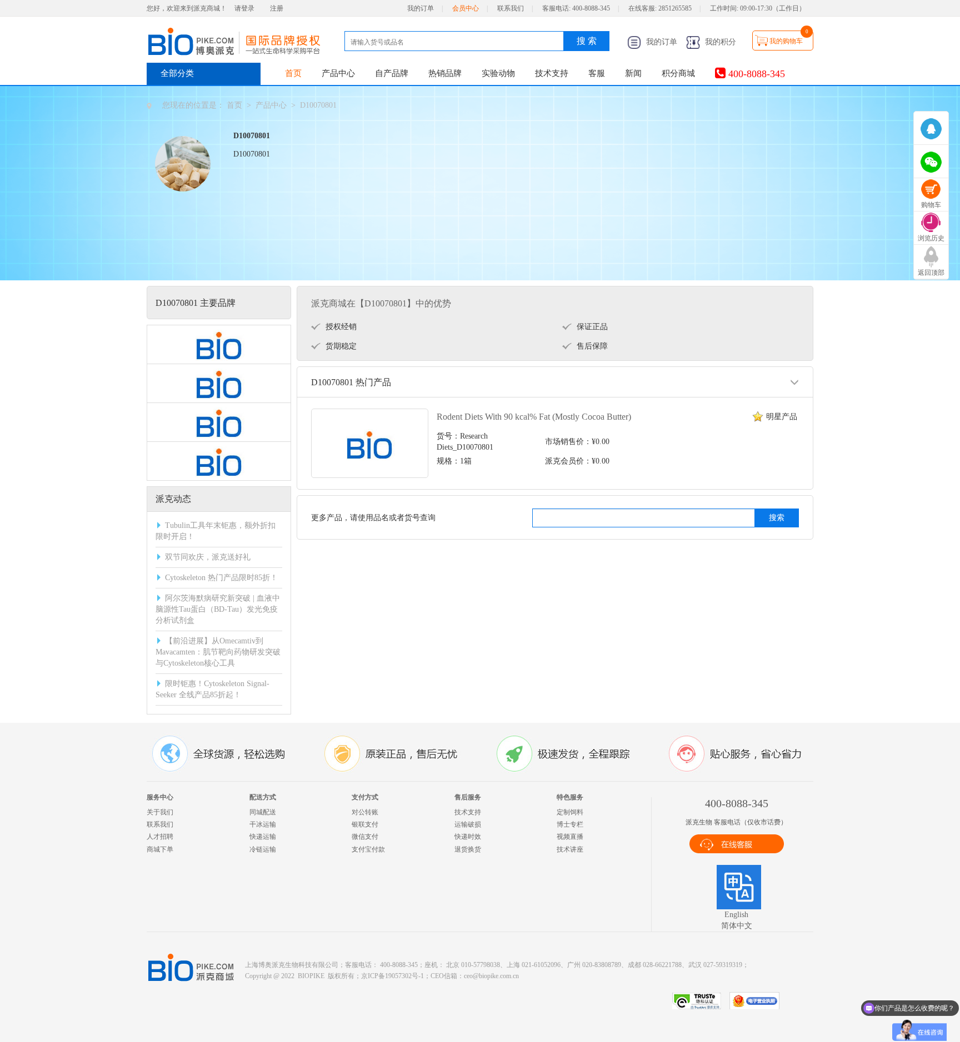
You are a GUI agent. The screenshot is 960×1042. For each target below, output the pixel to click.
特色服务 (570, 797)
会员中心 (465, 8)
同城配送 (262, 812)
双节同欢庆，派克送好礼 (208, 557)
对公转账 (365, 812)
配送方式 (262, 797)
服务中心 (160, 797)
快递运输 (262, 836)
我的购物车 (786, 41)
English (736, 914)
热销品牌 (445, 73)
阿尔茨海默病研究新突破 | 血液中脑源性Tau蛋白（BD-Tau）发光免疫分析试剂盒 (218, 609)
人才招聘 (160, 836)
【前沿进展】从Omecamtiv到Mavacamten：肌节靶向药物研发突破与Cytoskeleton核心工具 (218, 652)
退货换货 (467, 849)
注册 (276, 8)
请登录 (244, 8)
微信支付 (365, 836)
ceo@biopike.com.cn (491, 976)
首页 (293, 73)
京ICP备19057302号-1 (392, 976)
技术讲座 (570, 849)
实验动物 (498, 73)
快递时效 (467, 836)
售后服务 (467, 797)
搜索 (776, 518)
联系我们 (510, 8)
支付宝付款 (368, 849)
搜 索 (587, 41)
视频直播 (570, 836)
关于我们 (160, 812)
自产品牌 (391, 73)
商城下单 (160, 849)
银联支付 (365, 824)
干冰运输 (262, 824)
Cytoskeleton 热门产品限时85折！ (221, 577)
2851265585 (675, 8)
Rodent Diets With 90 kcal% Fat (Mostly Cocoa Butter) (534, 416)
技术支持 (551, 73)
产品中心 (338, 73)
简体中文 (736, 926)
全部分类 (177, 73)
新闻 (633, 73)
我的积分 (719, 42)
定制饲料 (570, 812)
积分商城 (678, 73)
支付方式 (365, 797)
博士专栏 (570, 824)
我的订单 (420, 8)
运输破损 (467, 824)
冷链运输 (262, 849)
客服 (596, 73)
